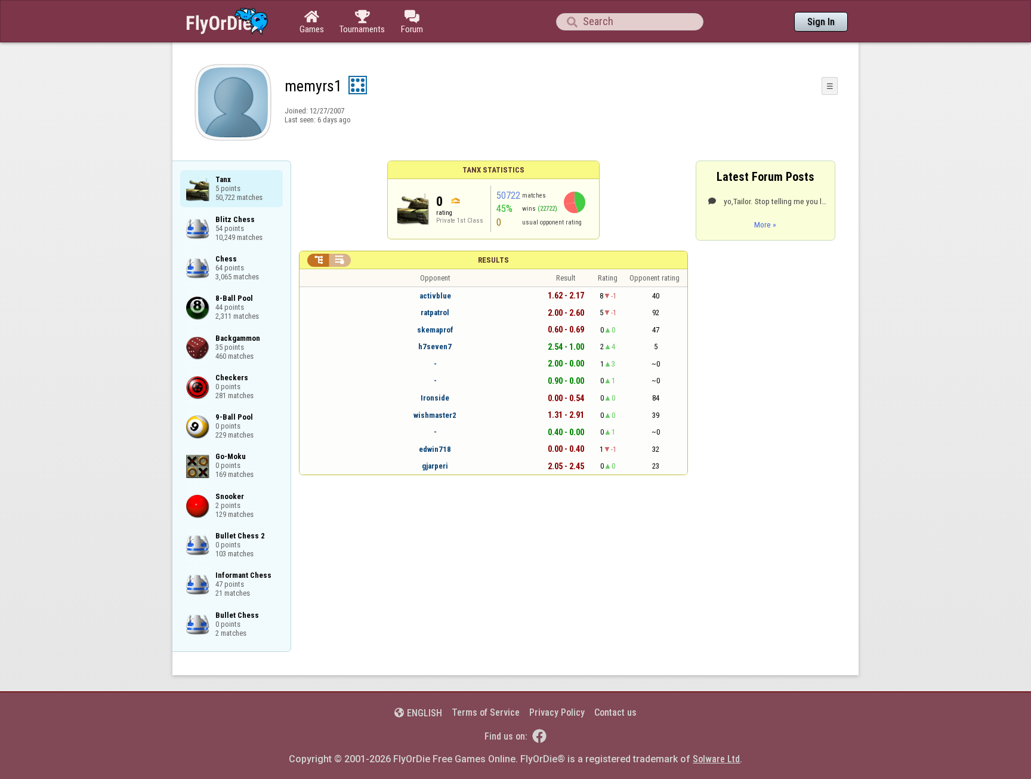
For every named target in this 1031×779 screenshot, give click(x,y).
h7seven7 (435, 346)
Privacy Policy (557, 712)
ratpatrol (435, 312)
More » (765, 224)
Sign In (821, 21)
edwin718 (435, 449)
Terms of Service (486, 712)
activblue (435, 295)
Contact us (615, 712)
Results (493, 259)
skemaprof (435, 329)
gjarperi (435, 465)
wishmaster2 (434, 415)
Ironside (435, 397)
